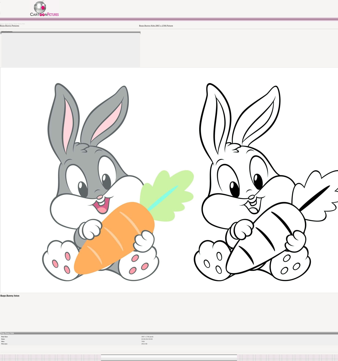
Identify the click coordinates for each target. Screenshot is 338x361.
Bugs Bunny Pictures (9, 26)
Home (2, 24)
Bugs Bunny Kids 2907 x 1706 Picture (156, 26)
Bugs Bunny (9, 24)
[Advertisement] (16, 8)
